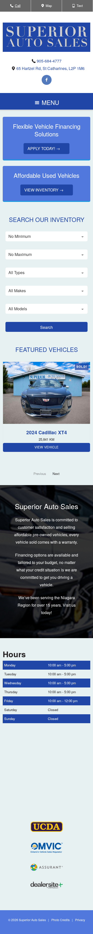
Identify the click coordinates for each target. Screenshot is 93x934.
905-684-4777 (49, 61)
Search (46, 327)
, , (50, 68)
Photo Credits (60, 920)
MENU (49, 103)
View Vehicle (46, 447)
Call (17, 7)
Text (79, 7)
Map (48, 7)
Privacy (80, 920)
